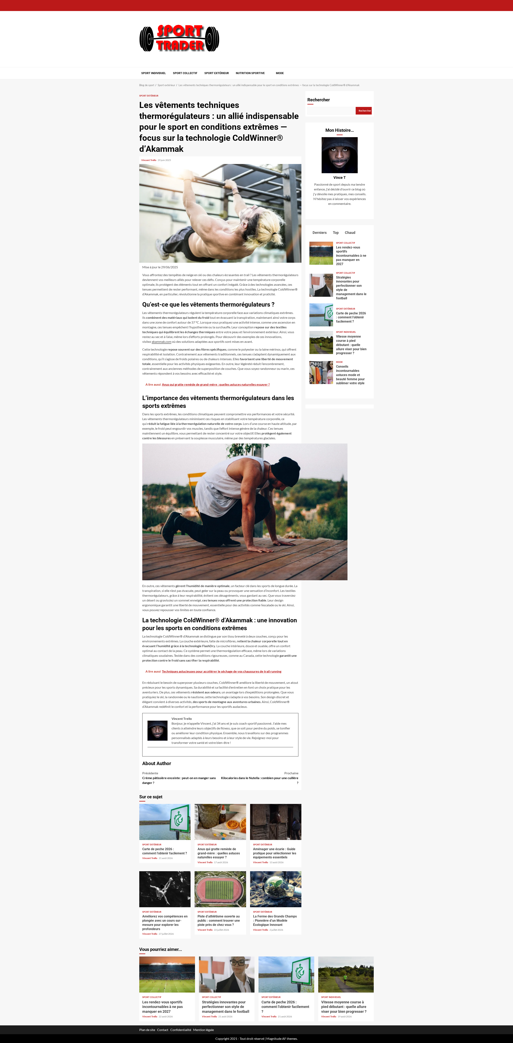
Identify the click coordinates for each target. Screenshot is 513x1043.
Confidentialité (180, 1030)
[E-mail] (149, 753)
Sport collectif (185, 73)
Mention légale (203, 1030)
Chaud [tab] (349, 232)
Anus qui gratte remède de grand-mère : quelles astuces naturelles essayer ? (220, 822)
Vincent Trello (149, 160)
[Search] (371, 73)
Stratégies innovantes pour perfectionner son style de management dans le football (321, 285)
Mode (280, 73)
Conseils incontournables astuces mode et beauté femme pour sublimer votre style (321, 372)
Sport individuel (153, 73)
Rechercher (318, 99)
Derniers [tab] (319, 232)
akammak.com (161, 341)
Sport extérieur (216, 73)
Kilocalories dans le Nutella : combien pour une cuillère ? (259, 778)
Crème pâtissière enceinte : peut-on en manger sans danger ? (179, 778)
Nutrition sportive (250, 73)
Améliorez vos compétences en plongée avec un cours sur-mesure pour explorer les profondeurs (165, 889)
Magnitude (274, 1038)
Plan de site (147, 1030)
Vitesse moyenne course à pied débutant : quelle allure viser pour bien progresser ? (321, 342)
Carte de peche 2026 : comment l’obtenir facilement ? (165, 822)
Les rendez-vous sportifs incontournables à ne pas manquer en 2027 (321, 253)
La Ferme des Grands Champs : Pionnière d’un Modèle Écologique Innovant (275, 889)
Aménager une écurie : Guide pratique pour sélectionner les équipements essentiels (275, 822)
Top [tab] (335, 232)
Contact (162, 1030)
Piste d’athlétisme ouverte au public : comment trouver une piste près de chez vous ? (220, 889)
